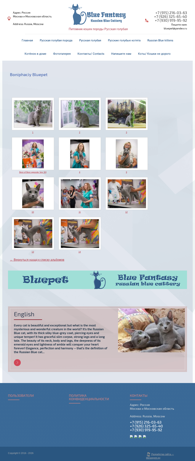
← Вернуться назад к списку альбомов (37, 259)
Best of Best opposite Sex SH (32, 172)
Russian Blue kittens (160, 40)
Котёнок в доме (35, 53)
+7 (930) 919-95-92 (171, 20)
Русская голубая (90, 40)
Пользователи (21, 396)
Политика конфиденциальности (89, 397)
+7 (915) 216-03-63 (171, 12)
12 (126, 212)
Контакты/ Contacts (91, 53)
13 (33, 252)
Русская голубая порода (56, 40)
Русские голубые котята (124, 40)
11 (80, 212)
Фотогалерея (62, 53)
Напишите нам (121, 53)
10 (33, 212)
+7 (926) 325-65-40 (170, 16)
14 (79, 252)
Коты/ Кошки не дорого (154, 53)
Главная (27, 40)
